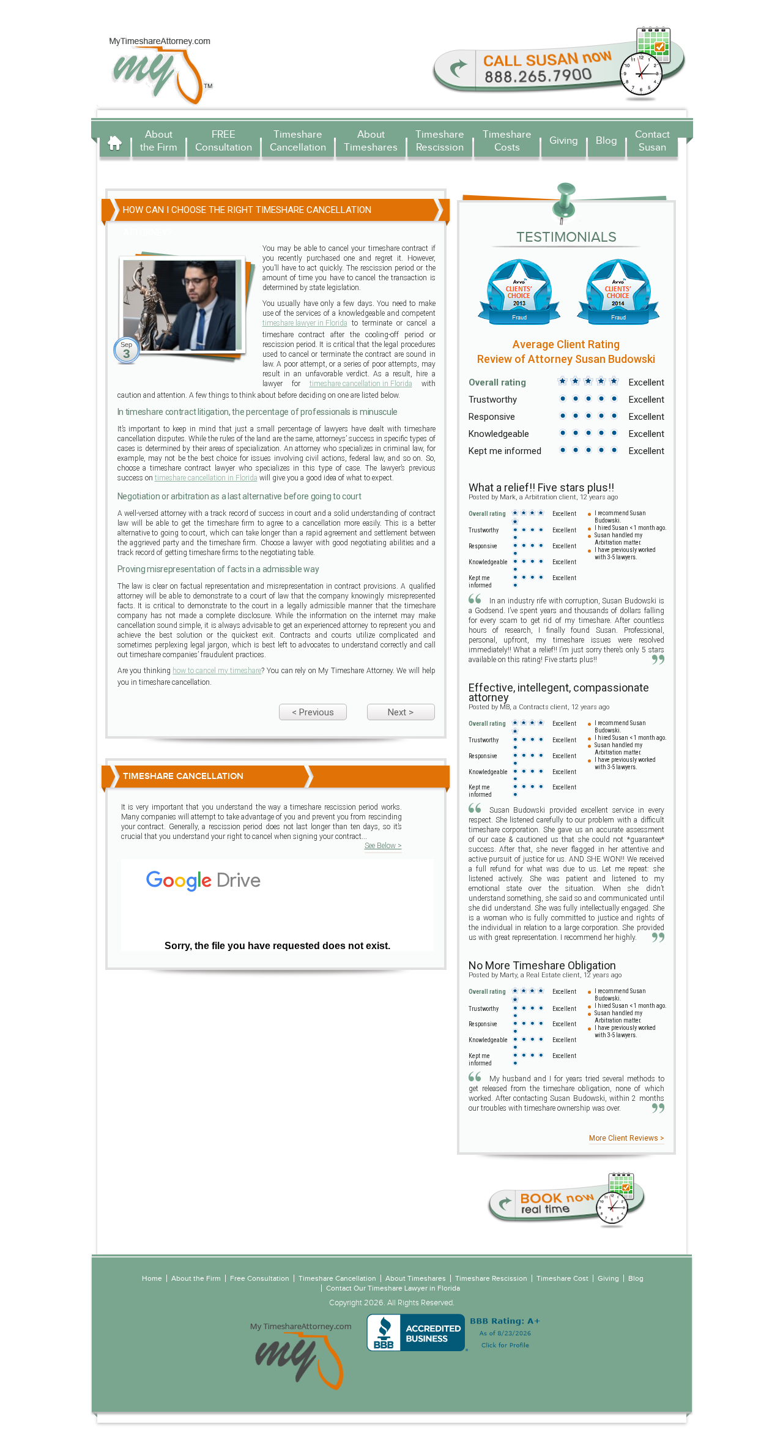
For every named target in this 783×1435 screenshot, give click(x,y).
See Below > (383, 845)
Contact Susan (652, 141)
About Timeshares (371, 141)
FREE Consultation (223, 141)
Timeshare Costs (507, 141)
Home (115, 142)
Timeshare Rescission (439, 141)
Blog (606, 140)
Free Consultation (259, 1278)
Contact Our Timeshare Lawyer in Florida (393, 1288)
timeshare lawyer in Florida (304, 323)
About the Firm (158, 141)
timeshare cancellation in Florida (361, 383)
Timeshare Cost (562, 1278)
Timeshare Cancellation (298, 141)
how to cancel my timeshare (217, 670)
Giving (563, 140)
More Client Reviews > (626, 1138)
